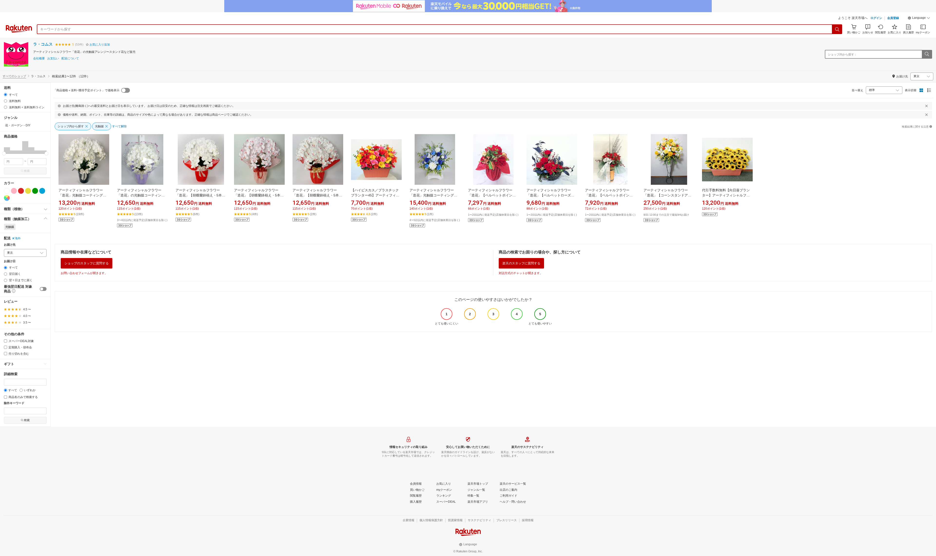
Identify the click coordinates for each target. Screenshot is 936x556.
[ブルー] (42, 191)
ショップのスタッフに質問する (86, 263)
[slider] (4, 153)
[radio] (5, 94)
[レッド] (21, 191)
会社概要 (39, 58)
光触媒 (9, 227)
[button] (919, 18)
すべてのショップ (14, 76)
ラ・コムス (43, 44)
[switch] (43, 289)
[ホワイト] (7, 191)
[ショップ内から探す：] (927, 54)
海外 (18, 238)
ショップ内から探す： (842, 54)
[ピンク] (14, 191)
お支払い (53, 58)
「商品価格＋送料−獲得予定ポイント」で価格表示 (86, 90)
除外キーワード (14, 403)
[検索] (837, 29)
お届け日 (10, 261)
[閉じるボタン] (926, 106)
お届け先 (10, 244)
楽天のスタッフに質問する (521, 263)
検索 (27, 171)
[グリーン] (35, 191)
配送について (70, 58)
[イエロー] (28, 191)
